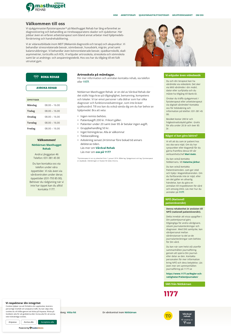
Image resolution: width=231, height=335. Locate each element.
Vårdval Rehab (105, 148)
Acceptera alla (47, 322)
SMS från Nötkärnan (178, 284)
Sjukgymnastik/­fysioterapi (154, 15)
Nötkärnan (130, 312)
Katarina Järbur (191, 162)
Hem (115, 15)
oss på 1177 (103, 152)
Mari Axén (190, 154)
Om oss (200, 15)
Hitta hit (71, 312)
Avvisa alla (28, 322)
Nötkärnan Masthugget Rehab (46, 146)
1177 (86, 81)
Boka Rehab (50, 77)
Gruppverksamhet (182, 15)
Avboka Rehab (46, 88)
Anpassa (12, 322)
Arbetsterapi (128, 15)
